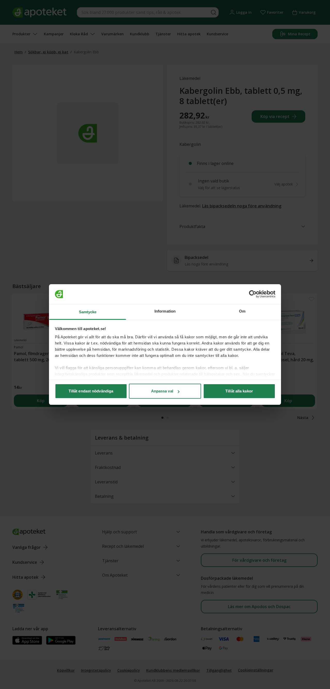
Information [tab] (165, 311)
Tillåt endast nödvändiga (91, 391)
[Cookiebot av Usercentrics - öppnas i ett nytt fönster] (252, 294)
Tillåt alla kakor (239, 391)
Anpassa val (162, 391)
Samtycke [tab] (88, 312)
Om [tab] (242, 311)
